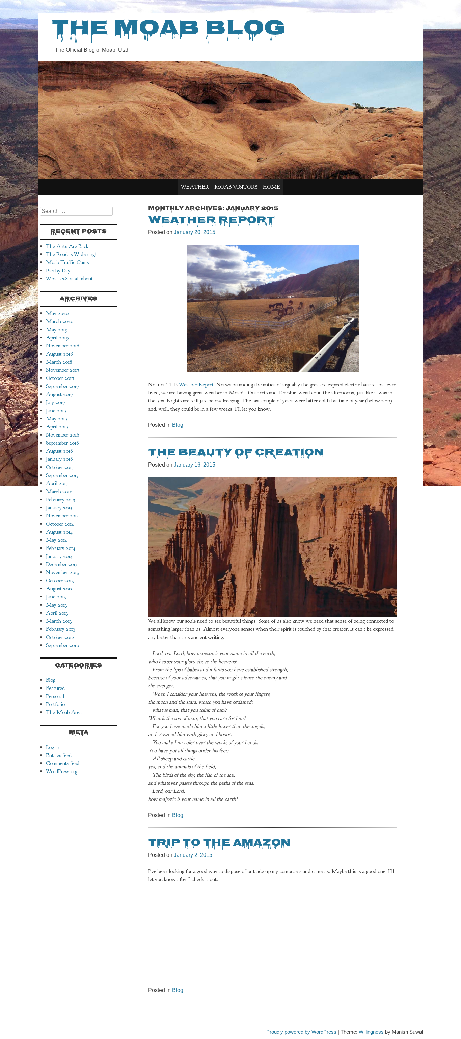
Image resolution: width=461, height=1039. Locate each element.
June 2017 (56, 410)
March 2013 (59, 621)
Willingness (371, 1032)
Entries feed (59, 755)
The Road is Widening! (71, 254)
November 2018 (62, 345)
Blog (177, 425)
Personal (55, 696)
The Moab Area (64, 712)
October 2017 (60, 378)
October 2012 (60, 637)
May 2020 (57, 313)
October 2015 (60, 467)
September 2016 (62, 443)
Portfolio (55, 704)
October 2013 (60, 580)
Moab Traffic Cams (67, 262)
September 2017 (62, 386)
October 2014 (60, 524)
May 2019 (57, 329)
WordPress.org (61, 771)
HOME (271, 187)
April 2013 (57, 613)
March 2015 (59, 491)
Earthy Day (58, 270)
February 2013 (60, 629)
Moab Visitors (235, 187)
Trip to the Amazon (219, 843)
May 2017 (56, 418)
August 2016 (59, 451)
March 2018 (59, 362)
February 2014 (60, 548)
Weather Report (211, 220)
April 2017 (57, 426)
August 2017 (59, 394)
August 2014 (59, 532)
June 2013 (56, 596)
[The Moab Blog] (230, 177)
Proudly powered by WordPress (301, 1032)
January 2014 (59, 556)
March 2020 (59, 321)
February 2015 (60, 499)
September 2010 (62, 645)
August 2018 (59, 353)
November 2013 (62, 572)
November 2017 (62, 370)
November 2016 (62, 434)
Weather (195, 187)
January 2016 (59, 459)
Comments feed (62, 763)
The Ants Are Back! (68, 246)
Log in (52, 747)
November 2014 (62, 515)
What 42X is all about (69, 278)
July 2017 (55, 402)
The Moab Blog (168, 30)
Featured (55, 688)
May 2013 (56, 604)
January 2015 (59, 507)
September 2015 (62, 475)
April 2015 (57, 483)
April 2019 (57, 337)
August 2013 (59, 588)
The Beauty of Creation (236, 453)
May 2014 (56, 540)
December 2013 (61, 564)
